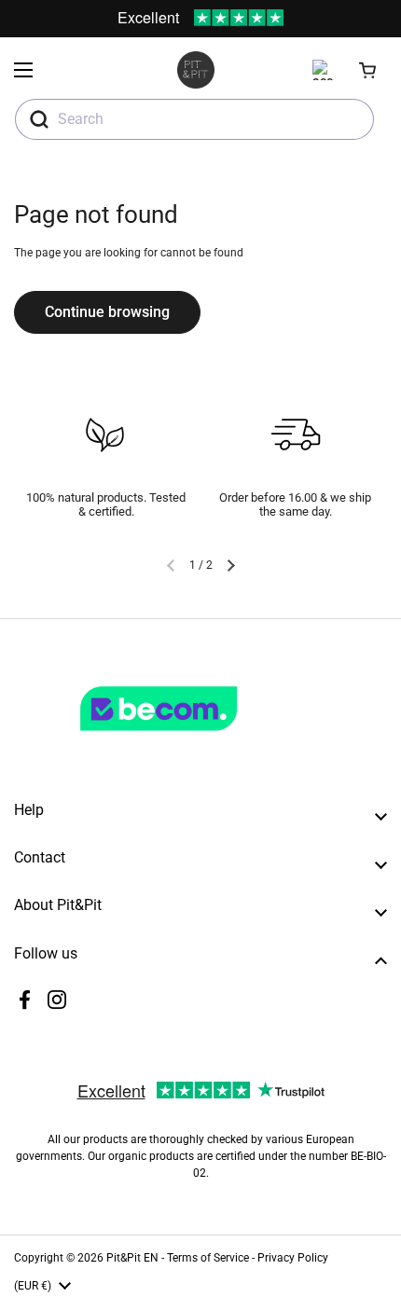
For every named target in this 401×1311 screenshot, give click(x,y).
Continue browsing (107, 312)
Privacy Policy (292, 1257)
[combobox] (194, 119)
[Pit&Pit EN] (195, 70)
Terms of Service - (212, 1257)
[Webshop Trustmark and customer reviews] (196, 738)
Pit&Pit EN (132, 1257)
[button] (368, 70)
